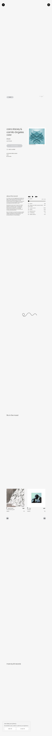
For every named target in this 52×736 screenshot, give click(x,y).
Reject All (10, 728)
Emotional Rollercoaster (12, 153)
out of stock (14, 146)
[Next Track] (36, 197)
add (23, 508)
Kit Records (9, 156)
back (10, 97)
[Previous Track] (29, 197)
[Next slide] (44, 518)
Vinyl (7, 155)
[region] (16, 726)
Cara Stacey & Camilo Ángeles (15, 130)
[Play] (34, 196)
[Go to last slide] (7, 518)
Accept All (22, 728)
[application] (37, 198)
